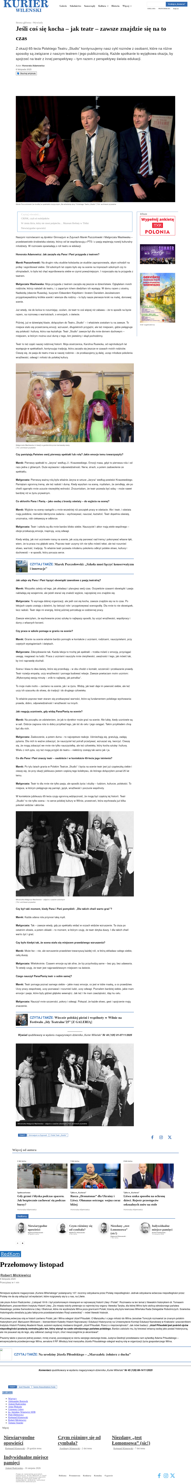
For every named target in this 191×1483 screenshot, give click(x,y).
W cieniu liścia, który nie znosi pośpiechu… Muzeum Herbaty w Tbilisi (55, 223)
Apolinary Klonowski (77, 1232)
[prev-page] (18, 1243)
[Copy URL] (68, 89)
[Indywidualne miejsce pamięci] (145, 1227)
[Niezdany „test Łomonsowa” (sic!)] (103, 1227)
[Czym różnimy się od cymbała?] (62, 1227)
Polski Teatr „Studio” (59, 1135)
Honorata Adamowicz (33, 65)
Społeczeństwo (23, 1193)
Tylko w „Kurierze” (78, 1193)
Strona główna (23, 22)
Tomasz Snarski (168, 1212)
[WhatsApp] (54, 89)
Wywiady (38, 22)
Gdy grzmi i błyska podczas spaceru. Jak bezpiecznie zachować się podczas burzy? (41, 1200)
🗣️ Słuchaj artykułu (26, 73)
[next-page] (22, 1243)
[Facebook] (40, 89)
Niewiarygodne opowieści (33, 228)
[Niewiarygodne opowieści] (21, 1227)
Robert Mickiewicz (149, 1212)
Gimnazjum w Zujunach (38, 1135)
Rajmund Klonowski (35, 1232)
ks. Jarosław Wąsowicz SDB (123, 1210)
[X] (47, 89)
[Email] (61, 89)
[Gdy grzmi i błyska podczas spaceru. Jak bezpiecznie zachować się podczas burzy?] (42, 1176)
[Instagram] (161, 1137)
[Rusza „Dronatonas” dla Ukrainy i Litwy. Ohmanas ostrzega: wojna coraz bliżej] (95, 1176)
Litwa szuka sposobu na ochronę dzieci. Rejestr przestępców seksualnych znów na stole (144, 1200)
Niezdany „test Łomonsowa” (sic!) (120, 1229)
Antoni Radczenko (158, 1232)
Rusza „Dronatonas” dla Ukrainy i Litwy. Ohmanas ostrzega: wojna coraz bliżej (95, 1200)
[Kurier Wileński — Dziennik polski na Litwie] (26, 6)
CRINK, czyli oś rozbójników (35, 218)
